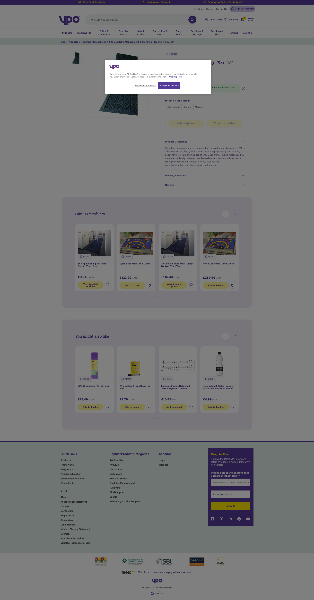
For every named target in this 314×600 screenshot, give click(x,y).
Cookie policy (175, 77)
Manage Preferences (145, 85)
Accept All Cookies (169, 86)
